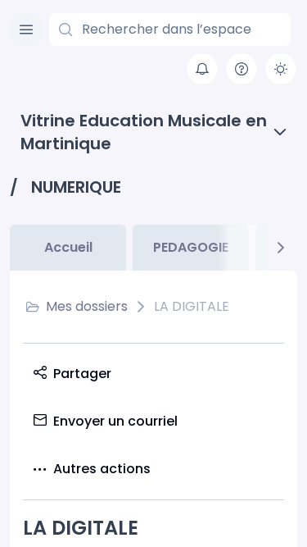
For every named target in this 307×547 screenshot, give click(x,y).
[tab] (68, 248)
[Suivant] (280, 248)
